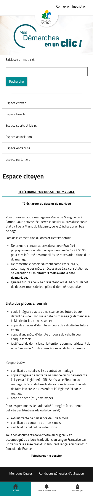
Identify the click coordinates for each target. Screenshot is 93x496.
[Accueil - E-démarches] (46, 42)
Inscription (79, 6)
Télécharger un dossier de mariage (46, 191)
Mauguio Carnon (46, 19)
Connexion (63, 6)
